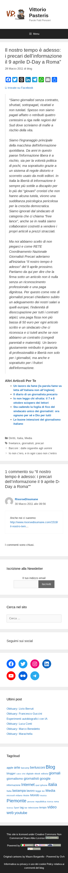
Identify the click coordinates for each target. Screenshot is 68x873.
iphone (43, 785)
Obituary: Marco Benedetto (23, 728)
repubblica (40, 801)
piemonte (30, 802)
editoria (44, 774)
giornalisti (28, 443)
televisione (33, 807)
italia (52, 784)
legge (38, 791)
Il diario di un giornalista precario (35, 394)
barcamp (25, 768)
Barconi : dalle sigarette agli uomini (30, 448)
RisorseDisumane (26, 499)
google (45, 778)
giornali (54, 773)
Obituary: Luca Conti (19, 723)
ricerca (50, 801)
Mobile (26, 795)
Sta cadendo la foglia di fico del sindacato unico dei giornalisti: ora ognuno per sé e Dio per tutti (36, 411)
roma (56, 801)
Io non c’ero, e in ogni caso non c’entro (33, 453)
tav (25, 807)
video (52, 807)
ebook (37, 773)
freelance (14, 443)
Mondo (34, 795)
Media (28, 438)
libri (43, 791)
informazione (13, 785)
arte (17, 767)
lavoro (31, 790)
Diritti (12, 438)
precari (39, 443)
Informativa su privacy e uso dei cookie (25, 864)
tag (22, 807)
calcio (18, 774)
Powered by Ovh (55, 856)
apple (10, 767)
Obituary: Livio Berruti (20, 708)
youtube (21, 813)
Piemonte (16, 800)
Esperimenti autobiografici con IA (27, 718)
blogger (11, 773)
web (10, 813)
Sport (16, 807)
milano (19, 795)
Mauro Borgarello (35, 856)
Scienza (10, 808)
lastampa (19, 790)
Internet (28, 784)
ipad (37, 785)
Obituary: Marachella (19, 733)
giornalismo (15, 778)
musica (43, 795)
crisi (23, 774)
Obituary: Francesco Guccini (24, 713)
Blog (50, 767)
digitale (30, 773)
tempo (43, 807)
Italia (20, 438)
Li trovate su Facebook (19, 87)
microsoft (11, 796)
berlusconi (37, 767)
